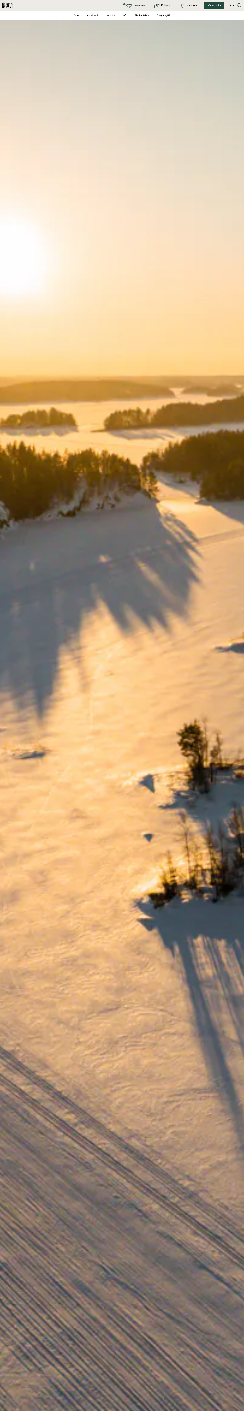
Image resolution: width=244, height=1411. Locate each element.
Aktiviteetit (93, 15)
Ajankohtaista (142, 15)
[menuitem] (134, 5)
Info (125, 15)
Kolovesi (165, 5)
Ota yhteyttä (163, 15)
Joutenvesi (191, 5)
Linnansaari (140, 5)
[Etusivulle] (7, 5)
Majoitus (110, 15)
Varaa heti (213, 5)
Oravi (76, 15)
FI (231, 5)
